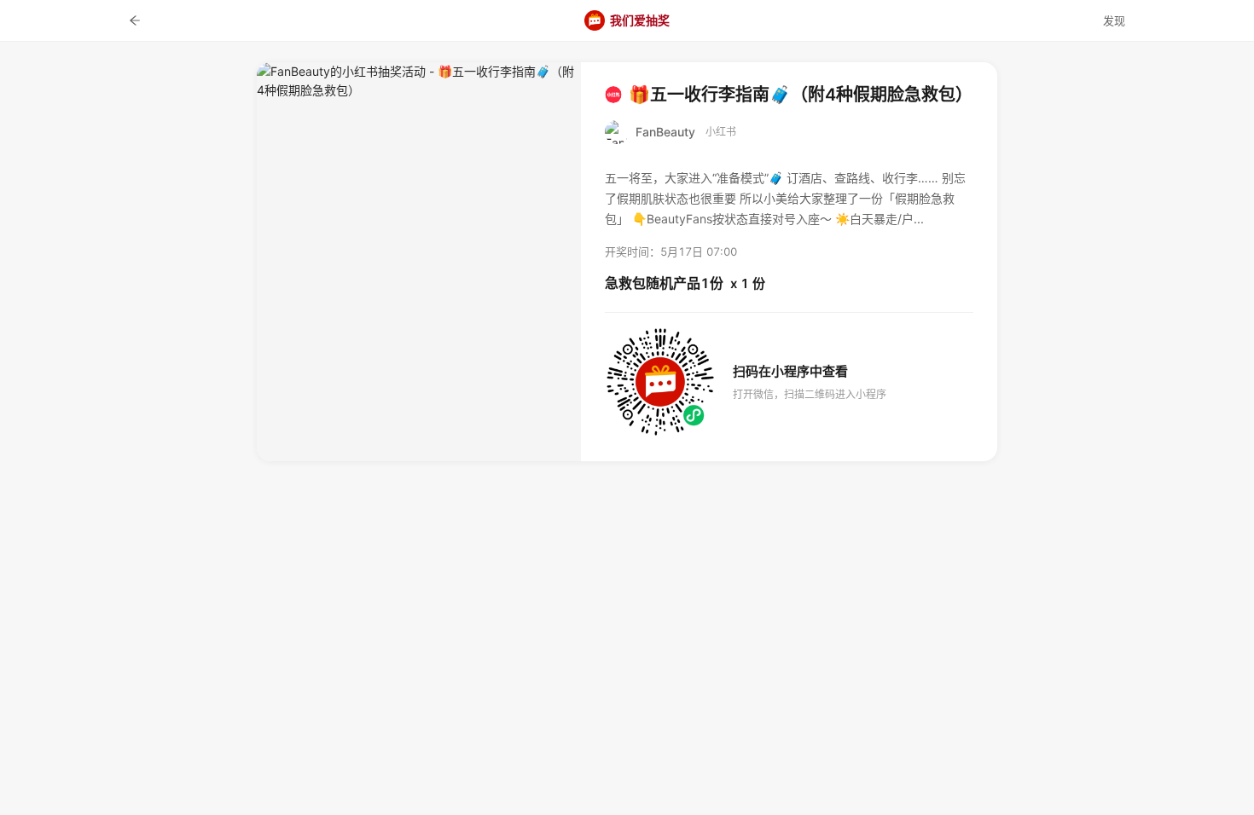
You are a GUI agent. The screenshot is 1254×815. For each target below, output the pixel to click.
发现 (1114, 20)
